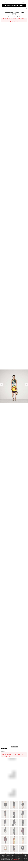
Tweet (4, 748)
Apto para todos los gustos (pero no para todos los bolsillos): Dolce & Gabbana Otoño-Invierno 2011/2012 (14, 20)
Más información (15, 859)
